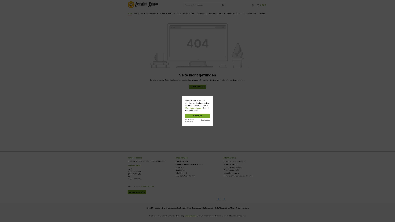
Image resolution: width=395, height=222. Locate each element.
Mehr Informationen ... (194, 108)
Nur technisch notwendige (189, 120)
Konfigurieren (205, 120)
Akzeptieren (197, 116)
